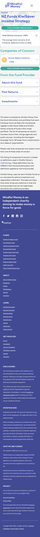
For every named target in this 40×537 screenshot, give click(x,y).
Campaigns (6, 344)
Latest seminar (7, 329)
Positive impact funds (9, 262)
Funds (4, 13)
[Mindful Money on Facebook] (4, 216)
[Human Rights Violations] (4, 59)
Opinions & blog (8, 313)
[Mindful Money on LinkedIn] (13, 216)
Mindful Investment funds (11, 246)
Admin (22, 529)
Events (5, 341)
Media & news (7, 320)
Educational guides (9, 307)
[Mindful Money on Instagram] (17, 216)
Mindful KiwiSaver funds (10, 239)
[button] (32, 5)
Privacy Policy (7, 501)
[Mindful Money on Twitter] (8, 216)
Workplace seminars (9, 350)
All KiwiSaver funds (9, 243)
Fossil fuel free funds (9, 259)
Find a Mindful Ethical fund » (20, 28)
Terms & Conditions (9, 497)
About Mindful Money (9, 280)
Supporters (6, 283)
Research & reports (9, 310)
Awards (5, 323)
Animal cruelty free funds (11, 252)
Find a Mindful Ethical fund (11, 268)
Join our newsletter (9, 347)
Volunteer (6, 295)
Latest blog (6, 326)
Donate (5, 292)
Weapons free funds (9, 255)
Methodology (7, 289)
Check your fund (8, 265)
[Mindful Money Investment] (14, 5)
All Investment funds (9, 249)
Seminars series (7, 316)
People (5, 286)
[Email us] (21, 216)
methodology (6, 163)
